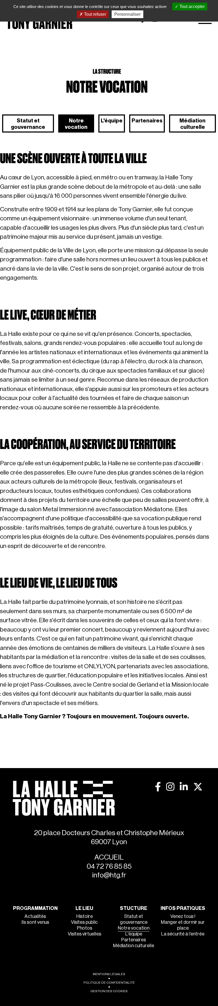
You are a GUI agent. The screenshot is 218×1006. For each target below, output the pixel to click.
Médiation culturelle (192, 124)
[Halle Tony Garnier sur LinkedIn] (184, 787)
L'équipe (112, 120)
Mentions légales (109, 974)
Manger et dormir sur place (183, 925)
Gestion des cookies (109, 991)
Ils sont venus (35, 922)
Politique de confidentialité (109, 982)
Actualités (35, 916)
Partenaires (147, 120)
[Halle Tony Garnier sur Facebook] (158, 787)
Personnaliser (127, 14)
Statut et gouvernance (28, 124)
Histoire (84, 916)
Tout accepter (191, 6)
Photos (84, 928)
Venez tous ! (182, 916)
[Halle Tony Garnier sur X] (198, 787)
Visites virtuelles (84, 933)
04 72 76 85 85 (109, 866)
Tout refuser (94, 14)
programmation (35, 908)
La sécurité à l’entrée (182, 933)
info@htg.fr (109, 875)
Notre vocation (76, 124)
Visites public (84, 922)
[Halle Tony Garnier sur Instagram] (170, 787)
